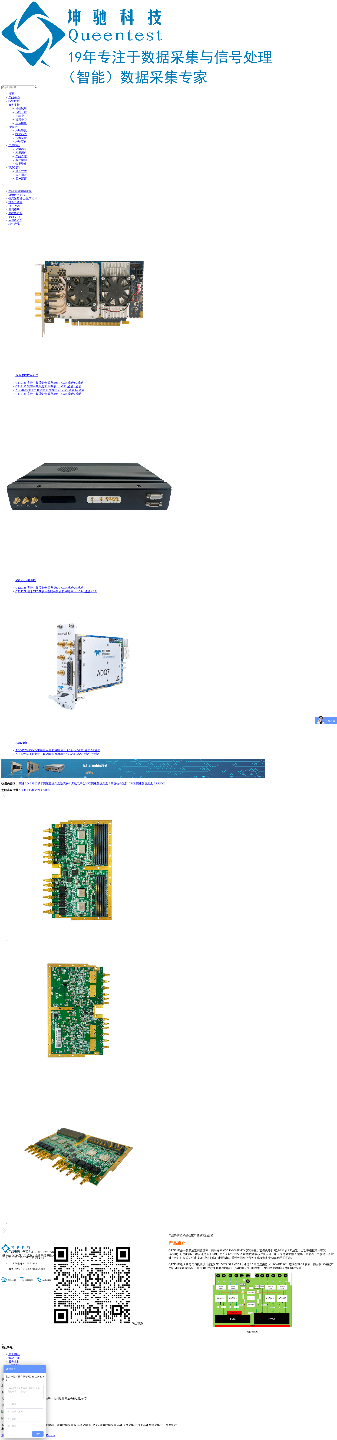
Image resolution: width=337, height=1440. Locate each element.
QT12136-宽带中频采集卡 (48, 393)
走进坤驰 (14, 145)
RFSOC (160, 783)
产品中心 (14, 97)
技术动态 (21, 134)
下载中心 (21, 115)
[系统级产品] (133, 777)
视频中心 (21, 119)
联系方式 (21, 171)
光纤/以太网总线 (25, 580)
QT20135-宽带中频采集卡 (49, 587)
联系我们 (14, 167)
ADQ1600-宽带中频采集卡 (49, 390)
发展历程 (21, 152)
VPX (88, 783)
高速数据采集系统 (54, 783)
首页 (11, 93)
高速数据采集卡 (101, 783)
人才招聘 (21, 174)
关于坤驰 (14, 1354)
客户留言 (21, 178)
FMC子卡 (37, 783)
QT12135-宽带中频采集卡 (48, 386)
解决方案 (14, 1357)
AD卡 (46, 789)
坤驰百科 (21, 141)
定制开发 (21, 112)
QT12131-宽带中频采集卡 (49, 382)
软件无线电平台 (75, 783)
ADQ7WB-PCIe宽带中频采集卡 (57, 753)
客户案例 (21, 160)
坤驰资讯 (21, 130)
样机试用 (21, 108)
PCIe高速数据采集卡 (143, 783)
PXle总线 (21, 742)
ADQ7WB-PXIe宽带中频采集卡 (57, 750)
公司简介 (21, 149)
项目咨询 (29, 1279)
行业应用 (14, 101)
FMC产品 (35, 789)
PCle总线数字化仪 (26, 375)
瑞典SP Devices (46, 1435)
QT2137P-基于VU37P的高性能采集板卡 (56, 591)
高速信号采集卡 (120, 783)
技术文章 (21, 137)
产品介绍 (21, 156)
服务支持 (14, 104)
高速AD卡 (25, 783)
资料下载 (12, 1279)
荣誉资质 (21, 163)
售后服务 (21, 123)
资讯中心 (14, 126)
